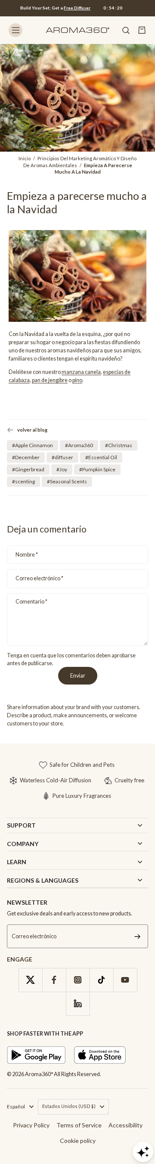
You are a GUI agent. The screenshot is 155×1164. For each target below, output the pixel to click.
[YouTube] (125, 980)
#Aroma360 (79, 445)
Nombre (27, 554)
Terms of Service (79, 1125)
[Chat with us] (143, 1152)
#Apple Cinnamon (32, 445)
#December (26, 457)
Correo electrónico (39, 578)
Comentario (31, 601)
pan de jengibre (50, 380)
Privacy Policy (31, 1125)
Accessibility (125, 1125)
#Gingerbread (28, 469)
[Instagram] (78, 980)
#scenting (23, 481)
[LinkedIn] (78, 1003)
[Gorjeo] (30, 980)
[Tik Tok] (101, 980)
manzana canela (81, 372)
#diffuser (62, 457)
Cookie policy (78, 1140)
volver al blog (32, 430)
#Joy (61, 469)
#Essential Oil (101, 457)
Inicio (25, 158)
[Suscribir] (137, 936)
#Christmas (118, 445)
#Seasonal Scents (67, 481)
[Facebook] (54, 980)
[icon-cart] (142, 30)
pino (77, 380)
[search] (125, 30)
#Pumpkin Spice (97, 469)
